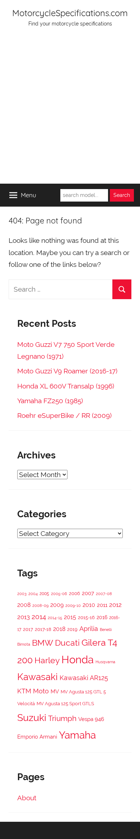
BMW (42, 642)
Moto (41, 691)
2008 (24, 605)
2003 (22, 593)
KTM (24, 691)
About (26, 798)
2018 (59, 629)
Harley (47, 660)
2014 (39, 617)
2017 (28, 629)
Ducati (67, 642)
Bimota (23, 644)
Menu (28, 195)
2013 (23, 617)
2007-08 (104, 593)
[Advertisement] (70, 110)
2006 (74, 593)
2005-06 (59, 593)
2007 (88, 593)
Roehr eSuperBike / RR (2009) (64, 415)
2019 (72, 629)
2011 (102, 605)
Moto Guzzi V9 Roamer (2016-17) (67, 371)
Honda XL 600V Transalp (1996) (65, 386)
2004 (33, 593)
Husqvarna (105, 662)
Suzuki (31, 717)
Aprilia (88, 628)
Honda (77, 659)
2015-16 (86, 617)
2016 (102, 617)
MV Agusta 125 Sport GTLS (65, 703)
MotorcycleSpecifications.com (70, 13)
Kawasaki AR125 (84, 678)
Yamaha (77, 735)
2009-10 (73, 605)
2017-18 (43, 629)
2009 (57, 605)
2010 (89, 605)
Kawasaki (37, 676)
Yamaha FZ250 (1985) (50, 401)
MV (55, 691)
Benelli (106, 629)
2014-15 (55, 617)
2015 (70, 617)
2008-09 (40, 605)
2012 (115, 604)
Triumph (62, 718)
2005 (44, 593)
